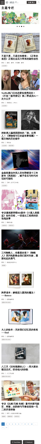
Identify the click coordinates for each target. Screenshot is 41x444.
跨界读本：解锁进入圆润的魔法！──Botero (18, 294)
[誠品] (12, 2)
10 (32, 424)
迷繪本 (3, 416)
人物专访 (4, 225)
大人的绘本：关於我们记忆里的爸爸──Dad (19, 331)
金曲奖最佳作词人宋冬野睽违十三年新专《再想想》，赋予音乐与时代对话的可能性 (19, 176)
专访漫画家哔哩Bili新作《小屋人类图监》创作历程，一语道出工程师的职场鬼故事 (20, 216)
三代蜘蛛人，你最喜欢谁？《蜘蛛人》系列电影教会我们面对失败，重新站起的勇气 (19, 255)
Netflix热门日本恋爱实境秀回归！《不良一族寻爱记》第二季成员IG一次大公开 (19, 96)
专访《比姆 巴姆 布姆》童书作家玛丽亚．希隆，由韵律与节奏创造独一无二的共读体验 (20, 406)
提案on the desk (6, 302)
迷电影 (3, 265)
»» (6, 427)
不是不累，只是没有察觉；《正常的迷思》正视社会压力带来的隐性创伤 (19, 57)
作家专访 (11, 225)
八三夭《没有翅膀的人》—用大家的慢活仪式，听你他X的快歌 (19, 368)
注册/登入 (31, 2)
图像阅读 (10, 416)
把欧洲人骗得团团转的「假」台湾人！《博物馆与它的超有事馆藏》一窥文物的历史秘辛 (19, 136)
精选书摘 (11, 145)
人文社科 (4, 65)
